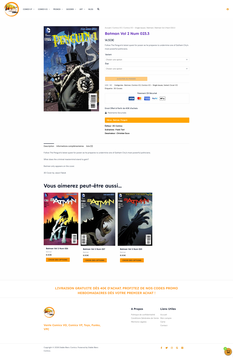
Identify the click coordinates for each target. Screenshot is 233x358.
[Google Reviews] (177, 348)
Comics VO (43, 9)
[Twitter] (167, 348)
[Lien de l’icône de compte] (228, 9)
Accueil (108, 28)
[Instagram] (172, 348)
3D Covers (118, 88)
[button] (33, 9)
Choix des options (57, 260)
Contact (163, 325)
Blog (90, 9)
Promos (56, 9)
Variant (108, 54)
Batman (150, 28)
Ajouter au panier (126, 79)
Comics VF (27, 9)
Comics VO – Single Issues (134, 28)
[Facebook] (161, 348)
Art (81, 9)
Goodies (70, 9)
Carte (162, 322)
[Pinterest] (182, 348)
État (107, 63)
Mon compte (165, 318)
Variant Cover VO (171, 85)
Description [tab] (49, 146)
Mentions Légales (138, 322)
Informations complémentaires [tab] (70, 146)
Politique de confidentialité (143, 314)
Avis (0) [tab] (89, 146)
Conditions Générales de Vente (145, 318)
